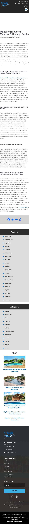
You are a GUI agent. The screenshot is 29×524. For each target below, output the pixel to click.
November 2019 (9, 279)
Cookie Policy (17, 521)
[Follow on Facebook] (12, 497)
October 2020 (8, 269)
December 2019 (8, 276)
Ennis (6, 318)
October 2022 (8, 253)
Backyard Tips (8, 314)
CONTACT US (7, 469)
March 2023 (7, 249)
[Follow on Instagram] (16, 497)
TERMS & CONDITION (9, 474)
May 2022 (7, 263)
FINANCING (6, 466)
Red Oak (7, 344)
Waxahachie (7, 348)
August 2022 (8, 256)
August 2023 (8, 243)
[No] (27, 518)
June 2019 (7, 293)
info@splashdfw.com (11, 452)
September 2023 (9, 239)
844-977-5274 (9, 449)
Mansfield (17, 37)
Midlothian (7, 328)
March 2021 (7, 266)
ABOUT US (6, 463)
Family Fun (7, 321)
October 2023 (8, 236)
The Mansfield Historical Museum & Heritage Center (13, 78)
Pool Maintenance (9, 338)
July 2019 (7, 289)
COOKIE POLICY (7, 477)
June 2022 (7, 259)
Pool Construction (9, 331)
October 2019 (8, 283)
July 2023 (7, 246)
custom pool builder (23, 207)
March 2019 (7, 296)
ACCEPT (10, 521)
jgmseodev (4, 37)
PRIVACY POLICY (8, 471)
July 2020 (7, 273)
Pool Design (8, 334)
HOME (5, 460)
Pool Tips (7, 341)
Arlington (7, 311)
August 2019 (8, 286)
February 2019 (8, 300)
